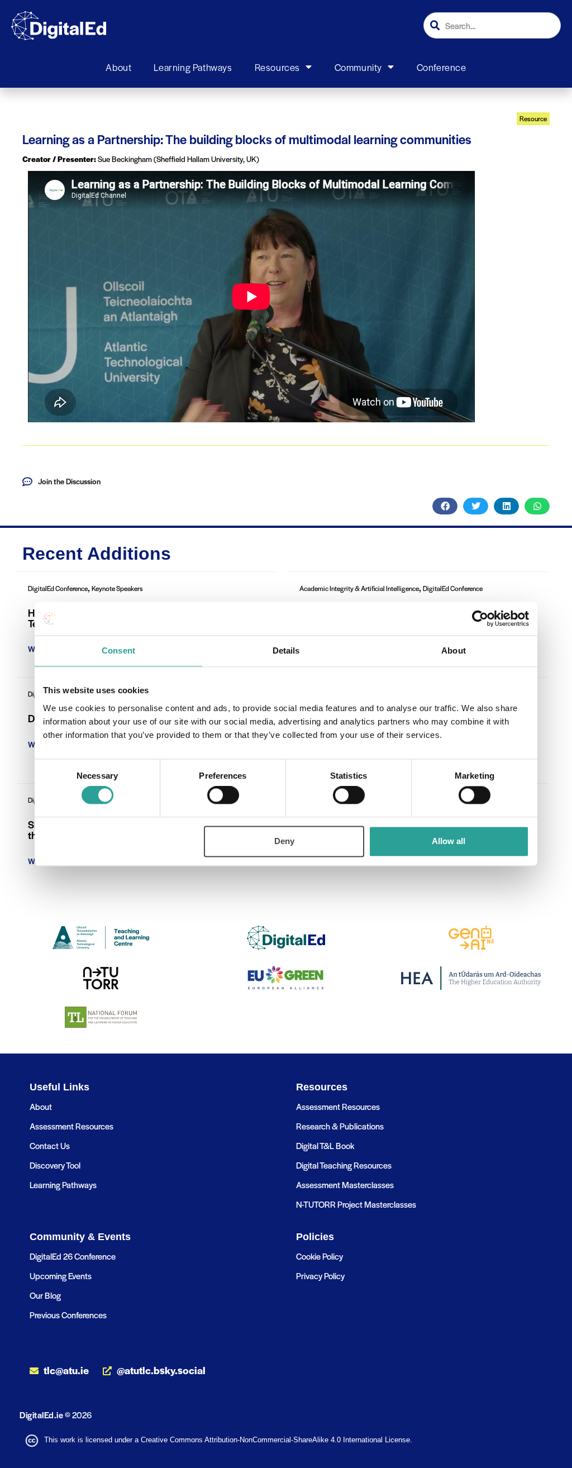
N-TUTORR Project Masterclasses (356, 1204)
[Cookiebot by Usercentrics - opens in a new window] (480, 618)
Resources (277, 67)
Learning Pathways (193, 67)
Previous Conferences (68, 1315)
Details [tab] (286, 650)
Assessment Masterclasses (345, 1184)
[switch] (223, 795)
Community (358, 67)
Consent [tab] (118, 650)
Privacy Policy (320, 1275)
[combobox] (492, 25)
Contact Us (50, 1145)
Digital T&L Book (325, 1145)
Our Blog (45, 1295)
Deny (284, 841)
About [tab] (453, 650)
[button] (444, 506)
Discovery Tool (55, 1165)
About (118, 67)
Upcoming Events (61, 1275)
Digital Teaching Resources (344, 1165)
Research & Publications (340, 1126)
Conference (441, 67)
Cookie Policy (319, 1256)
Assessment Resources (71, 1126)
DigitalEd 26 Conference (73, 1256)
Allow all (448, 841)
